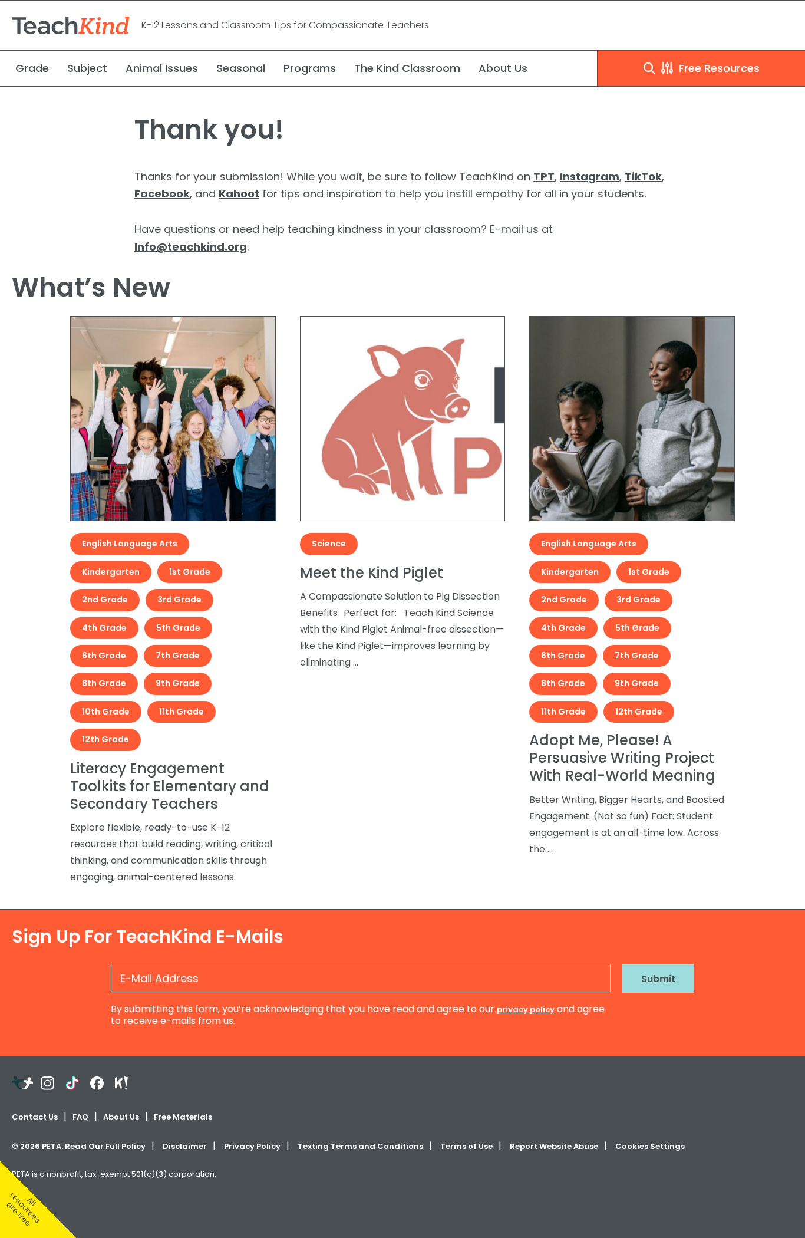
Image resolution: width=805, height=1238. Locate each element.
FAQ (80, 1116)
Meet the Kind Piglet (371, 572)
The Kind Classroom (407, 68)
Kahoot (239, 193)
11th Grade (181, 711)
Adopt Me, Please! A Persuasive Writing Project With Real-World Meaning (622, 757)
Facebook (162, 193)
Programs (309, 68)
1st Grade (189, 572)
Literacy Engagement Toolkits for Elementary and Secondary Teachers (169, 786)
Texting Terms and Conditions (360, 1146)
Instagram (589, 176)
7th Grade (178, 655)
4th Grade (104, 628)
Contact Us (35, 1116)
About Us (503, 68)
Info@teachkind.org (190, 246)
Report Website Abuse (554, 1146)
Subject (87, 68)
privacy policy (526, 1009)
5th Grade (178, 628)
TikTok (643, 176)
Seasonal (240, 68)
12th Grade (105, 739)
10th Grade (106, 711)
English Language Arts (129, 543)
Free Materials (183, 1116)
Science (329, 543)
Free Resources (718, 68)
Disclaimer (185, 1146)
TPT (544, 176)
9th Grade (178, 683)
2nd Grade (105, 599)
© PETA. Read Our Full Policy (79, 1146)
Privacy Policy (252, 1146)
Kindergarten (111, 572)
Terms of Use (466, 1146)
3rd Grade (179, 599)
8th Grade (104, 683)
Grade (32, 68)
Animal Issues (162, 68)
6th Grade (104, 655)
